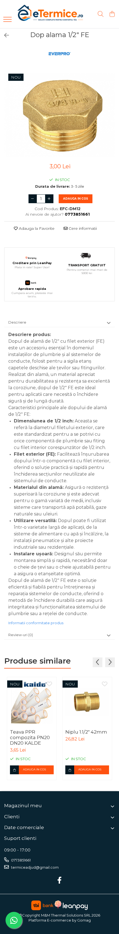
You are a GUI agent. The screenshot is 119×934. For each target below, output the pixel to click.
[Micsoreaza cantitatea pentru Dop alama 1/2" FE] (33, 198)
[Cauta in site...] (101, 14)
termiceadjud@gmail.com (34, 867)
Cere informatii (82, 228)
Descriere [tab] (17, 322)
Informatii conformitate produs (35, 623)
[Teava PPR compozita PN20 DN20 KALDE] (32, 702)
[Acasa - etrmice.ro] (43, 14)
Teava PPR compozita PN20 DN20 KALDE (30, 737)
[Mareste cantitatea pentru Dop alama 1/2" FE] (49, 198)
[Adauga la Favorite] (49, 684)
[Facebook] (59, 881)
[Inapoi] (4, 35)
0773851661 (20, 860)
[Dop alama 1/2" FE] (59, 115)
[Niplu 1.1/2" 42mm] (87, 702)
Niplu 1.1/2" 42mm (86, 732)
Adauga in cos (75, 198)
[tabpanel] (59, 115)
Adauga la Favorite (36, 228)
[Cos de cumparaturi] (112, 14)
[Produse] (7, 20)
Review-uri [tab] (20, 635)
